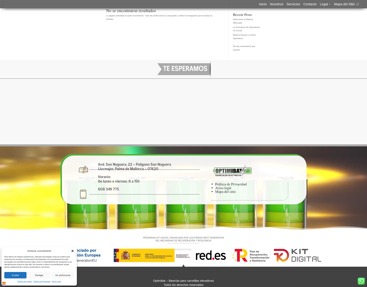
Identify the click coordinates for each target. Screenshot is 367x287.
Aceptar (15, 275)
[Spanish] (4, 283)
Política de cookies (24, 282)
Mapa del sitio (225, 191)
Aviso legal (223, 187)
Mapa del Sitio (344, 4)
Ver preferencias (63, 275)
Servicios (293, 4)
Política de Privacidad (41, 282)
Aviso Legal (56, 282)
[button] (72, 251)
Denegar (39, 275)
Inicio (263, 4)
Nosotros (276, 4)
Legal (324, 4)
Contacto (310, 4)
